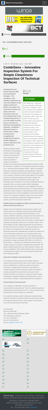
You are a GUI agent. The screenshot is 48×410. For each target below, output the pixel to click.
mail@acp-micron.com (15, 322)
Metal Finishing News (14, 3)
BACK (5, 49)
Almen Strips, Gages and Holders (33, 398)
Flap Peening (39, 395)
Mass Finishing (29, 395)
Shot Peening (19, 395)
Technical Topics (8, 395)
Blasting (6, 398)
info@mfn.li (33, 407)
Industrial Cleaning (16, 398)
